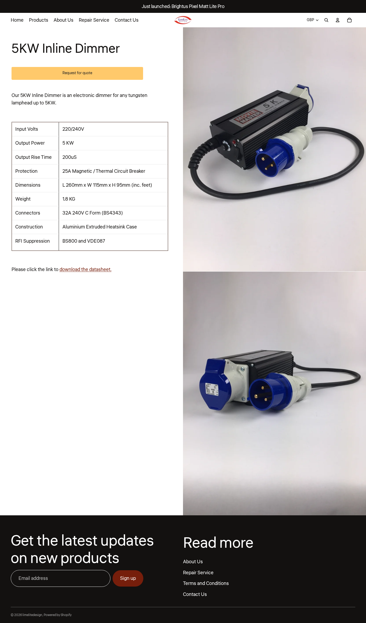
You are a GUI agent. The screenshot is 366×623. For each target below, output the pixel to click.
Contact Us (195, 594)
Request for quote (77, 73)
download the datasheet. (85, 269)
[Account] (337, 20)
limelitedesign (32, 615)
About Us (193, 561)
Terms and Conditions (206, 583)
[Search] (326, 20)
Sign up (128, 578)
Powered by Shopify (58, 615)
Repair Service (198, 572)
